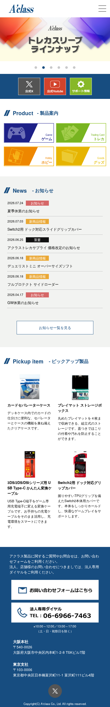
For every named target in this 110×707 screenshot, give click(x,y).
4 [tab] (59, 67)
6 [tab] (74, 67)
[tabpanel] (55, 39)
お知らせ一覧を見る (55, 327)
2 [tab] (43, 67)
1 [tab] (36, 67)
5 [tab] (66, 67)
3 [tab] (51, 67)
